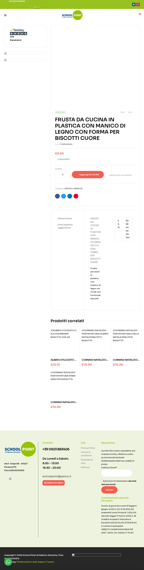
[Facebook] (134, 4)
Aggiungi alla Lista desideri (120, 175)
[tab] (67, 218)
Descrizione (65, 218)
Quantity (58, 169)
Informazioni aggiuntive (65, 226)
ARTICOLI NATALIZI (74, 188)
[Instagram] (138, 4)
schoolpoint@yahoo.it (56, 476)
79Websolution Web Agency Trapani (35, 562)
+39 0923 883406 (55, 449)
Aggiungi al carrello (89, 174)
